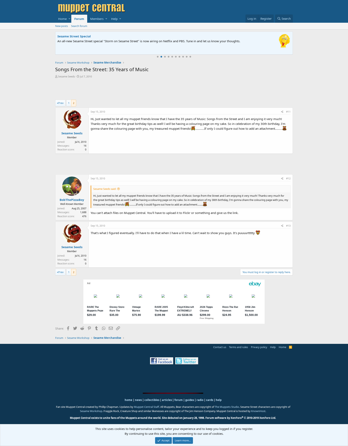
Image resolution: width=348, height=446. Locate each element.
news (138, 400)
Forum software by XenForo (240, 418)
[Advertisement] (174, 89)
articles (167, 400)
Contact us (219, 347)
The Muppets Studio (227, 407)
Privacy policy (259, 347)
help (219, 400)
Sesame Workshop (91, 411)
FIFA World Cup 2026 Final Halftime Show (89, 36)
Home (62, 19)
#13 (288, 225)
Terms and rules (238, 347)
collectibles (151, 400)
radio (200, 400)
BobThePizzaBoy (72, 200)
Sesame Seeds (66, 76)
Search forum (79, 26)
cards (209, 400)
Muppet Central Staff (146, 407)
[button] (69, 19)
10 (190, 57)
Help (114, 19)
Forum (79, 19)
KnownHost (258, 411)
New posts (61, 26)
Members (97, 19)
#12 (288, 178)
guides (189, 400)
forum (178, 400)
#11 (288, 111)
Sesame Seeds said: (104, 189)
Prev (61, 103)
